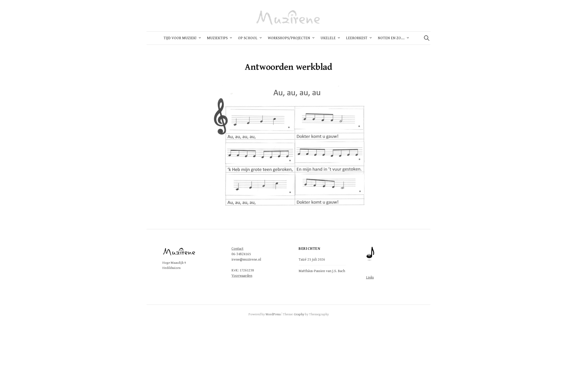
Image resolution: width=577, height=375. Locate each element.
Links (370, 277)
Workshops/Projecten (289, 38)
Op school (247, 38)
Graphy (299, 314)
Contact (237, 249)
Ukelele (328, 38)
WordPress (273, 314)
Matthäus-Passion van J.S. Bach (322, 271)
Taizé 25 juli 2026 (312, 259)
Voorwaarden (241, 276)
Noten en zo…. (391, 38)
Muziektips (217, 38)
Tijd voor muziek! (180, 38)
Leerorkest (356, 38)
